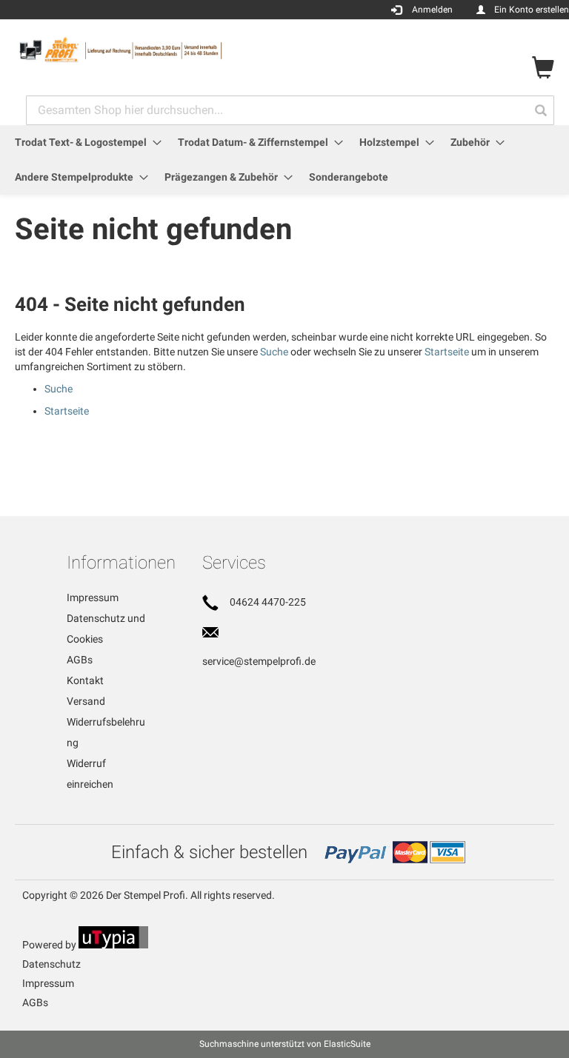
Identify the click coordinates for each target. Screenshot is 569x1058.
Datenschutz (51, 964)
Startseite (447, 352)
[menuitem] (84, 142)
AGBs (80, 660)
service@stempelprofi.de (259, 661)
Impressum (93, 597)
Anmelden (432, 9)
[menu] (284, 160)
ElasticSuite (347, 1044)
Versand (86, 701)
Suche (274, 352)
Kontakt (85, 680)
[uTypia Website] (113, 945)
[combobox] (290, 110)
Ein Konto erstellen (531, 9)
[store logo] (149, 49)
